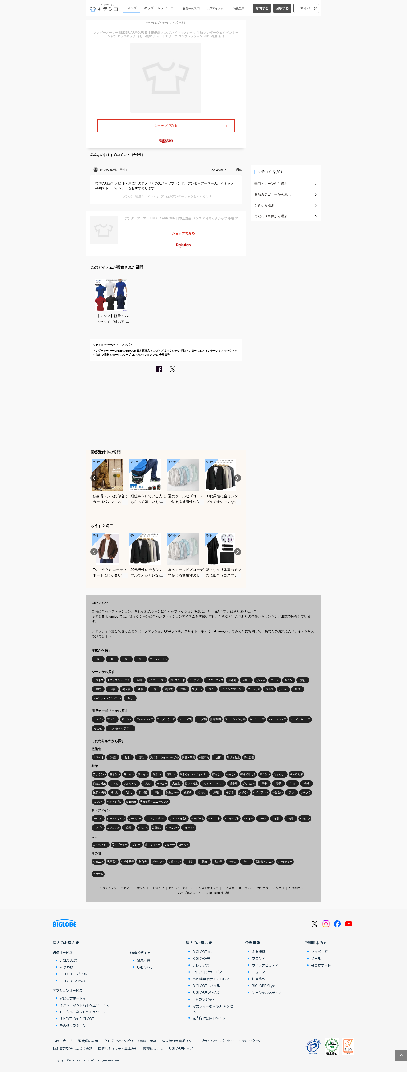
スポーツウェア (277, 719)
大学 (112, 689)
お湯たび (158, 888)
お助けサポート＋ (73, 998)
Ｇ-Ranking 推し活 (217, 893)
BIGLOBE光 (68, 960)
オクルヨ (142, 888)
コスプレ (98, 874)
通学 (140, 689)
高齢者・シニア (264, 861)
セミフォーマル (157, 680)
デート (274, 680)
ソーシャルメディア (267, 992)
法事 (183, 689)
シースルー (135, 818)
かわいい (305, 818)
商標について (153, 1048)
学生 (246, 861)
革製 (276, 818)
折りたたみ (248, 783)
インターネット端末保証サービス (84, 1005)
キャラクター (285, 861)
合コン (289, 680)
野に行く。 (246, 888)
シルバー (169, 844)
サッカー (283, 689)
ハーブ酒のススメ (189, 893)
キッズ (149, 8)
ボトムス (126, 719)
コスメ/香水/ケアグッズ (120, 728)
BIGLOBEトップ (181, 1048)
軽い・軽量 (191, 783)
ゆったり (162, 783)
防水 (127, 757)
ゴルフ (269, 689)
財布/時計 (215, 719)
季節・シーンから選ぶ (270, 183)
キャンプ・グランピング (107, 698)
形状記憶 (249, 757)
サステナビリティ (265, 965)
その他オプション (73, 1025)
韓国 (157, 792)
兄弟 (204, 861)
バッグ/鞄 (201, 719)
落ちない (217, 774)
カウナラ (263, 888)
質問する (262, 8)
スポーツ (197, 689)
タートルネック (116, 818)
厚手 (264, 783)
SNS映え (131, 801)
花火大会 (260, 680)
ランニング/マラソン (232, 689)
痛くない (265, 774)
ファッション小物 (235, 719)
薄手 (278, 783)
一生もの (277, 792)
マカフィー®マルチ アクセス (213, 1008)
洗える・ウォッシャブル (164, 757)
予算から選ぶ (264, 205)
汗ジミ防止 (233, 757)
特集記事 (238, 8)
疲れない (143, 774)
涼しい (171, 774)
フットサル (254, 689)
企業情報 (252, 942)
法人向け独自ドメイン (209, 1018)
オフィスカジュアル (118, 680)
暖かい (157, 774)
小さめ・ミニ (131, 783)
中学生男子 (127, 861)
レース (262, 818)
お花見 (232, 680)
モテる (230, 792)
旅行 (302, 680)
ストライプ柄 (232, 818)
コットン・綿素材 (155, 818)
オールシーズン (158, 659)
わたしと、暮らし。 (181, 888)
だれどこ (127, 888)
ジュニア (98, 861)
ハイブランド (261, 792)
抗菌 (218, 757)
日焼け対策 (99, 783)
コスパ (98, 801)
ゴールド (184, 844)
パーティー (195, 680)
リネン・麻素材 (178, 818)
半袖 (292, 783)
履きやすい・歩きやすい (194, 774)
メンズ (132, 8)
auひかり (66, 967)
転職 (139, 680)
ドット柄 (248, 818)
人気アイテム (215, 8)
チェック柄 (214, 818)
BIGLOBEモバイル (73, 974)
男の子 (218, 861)
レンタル (202, 792)
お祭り (246, 680)
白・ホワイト (100, 844)
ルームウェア (257, 719)
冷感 (113, 757)
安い (291, 792)
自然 (128, 827)
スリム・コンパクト (213, 783)
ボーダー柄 (197, 818)
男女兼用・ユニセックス (154, 801)
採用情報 (258, 978)
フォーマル (188, 827)
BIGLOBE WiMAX (73, 980)
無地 (290, 818)
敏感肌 (187, 792)
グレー (136, 844)
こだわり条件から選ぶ (270, 216)
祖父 (190, 861)
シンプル (98, 827)
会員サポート (321, 965)
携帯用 (233, 783)
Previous (94, 478)
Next (237, 478)
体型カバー (172, 792)
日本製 (143, 792)
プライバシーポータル (217, 1040)
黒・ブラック (119, 844)
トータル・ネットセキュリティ (83, 1011)
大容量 (176, 783)
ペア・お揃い (114, 801)
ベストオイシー (208, 888)
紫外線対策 (296, 774)
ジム (211, 689)
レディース (166, 8)
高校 (98, 689)
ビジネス (98, 680)
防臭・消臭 (188, 757)
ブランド (258, 958)
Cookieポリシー (251, 1040)
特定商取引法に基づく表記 (72, 1048)
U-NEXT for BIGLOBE (77, 1018)
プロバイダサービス (207, 972)
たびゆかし (296, 888)
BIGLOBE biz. (203, 951)
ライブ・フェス (214, 680)
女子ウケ (244, 792)
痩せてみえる (248, 774)
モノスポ (228, 888)
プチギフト (158, 861)
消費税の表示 (88, 1040)
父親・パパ (174, 861)
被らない (231, 774)
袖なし (114, 792)
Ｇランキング (108, 888)
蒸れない (129, 774)
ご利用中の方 (315, 942)
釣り (130, 698)
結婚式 (169, 689)
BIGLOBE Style (263, 985)
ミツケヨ (278, 888)
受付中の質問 (191, 8)
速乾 (141, 757)
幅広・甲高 (99, 792)
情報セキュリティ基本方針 (118, 1048)
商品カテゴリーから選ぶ (272, 194)
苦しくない (99, 774)
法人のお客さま (199, 942)
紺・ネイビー (153, 844)
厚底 (216, 792)
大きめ (114, 783)
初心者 (143, 861)
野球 (297, 689)
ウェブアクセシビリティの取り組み (130, 1040)
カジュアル (113, 827)
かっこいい (172, 827)
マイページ (308, 8)
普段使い (157, 827)
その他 (98, 728)
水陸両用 (204, 757)
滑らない (115, 774)
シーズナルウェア (300, 719)
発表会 (126, 689)
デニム (98, 818)
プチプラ (306, 792)
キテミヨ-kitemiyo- (104, 344)
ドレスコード (177, 680)
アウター (112, 719)
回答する (282, 8)
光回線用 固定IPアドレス (211, 978)
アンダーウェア (166, 719)
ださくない (279, 774)
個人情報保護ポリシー (178, 1040)
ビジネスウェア (144, 719)
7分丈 (129, 792)
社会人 (232, 861)
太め (148, 783)
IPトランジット (204, 999)
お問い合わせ (63, 1040)
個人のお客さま (66, 942)
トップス (98, 719)
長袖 (306, 783)
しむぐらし (145, 967)
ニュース (258, 972)
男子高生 (112, 861)
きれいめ (143, 827)
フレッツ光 (201, 965)
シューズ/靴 (185, 719)
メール (316, 958)
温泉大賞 (143, 960)
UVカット (98, 757)
